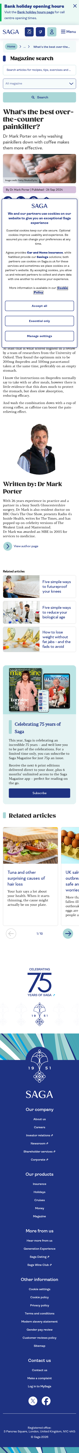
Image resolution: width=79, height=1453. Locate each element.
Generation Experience (39, 1248)
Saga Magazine (16, 56)
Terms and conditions (39, 1313)
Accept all (39, 306)
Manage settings (39, 336)
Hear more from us (39, 1240)
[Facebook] (46, 1401)
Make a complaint (39, 1378)
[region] (40, 273)
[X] (32, 1401)
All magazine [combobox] (14, 83)
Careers (39, 1127)
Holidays (39, 1192)
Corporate (39, 1159)
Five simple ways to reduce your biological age (56, 612)
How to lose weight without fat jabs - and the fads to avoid (56, 639)
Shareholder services (39, 1151)
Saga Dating (39, 1257)
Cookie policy (39, 1297)
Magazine (39, 1216)
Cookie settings (39, 1289)
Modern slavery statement (39, 1321)
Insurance (39, 1184)
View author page (26, 546)
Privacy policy (39, 1305)
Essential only (39, 321)
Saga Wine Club (39, 1265)
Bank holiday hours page (35, 12)
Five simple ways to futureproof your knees (56, 586)
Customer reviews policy (39, 1338)
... (25, 46)
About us (39, 1119)
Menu (70, 32)
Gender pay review (40, 1329)
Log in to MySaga (39, 1386)
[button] (11, 933)
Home (11, 46)
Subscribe (39, 793)
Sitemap (39, 1346)
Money (39, 1208)
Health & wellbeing (19, 67)
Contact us (39, 1370)
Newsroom (39, 1143)
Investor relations (39, 1135)
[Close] (75, 6)
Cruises (39, 1200)
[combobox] (39, 70)
